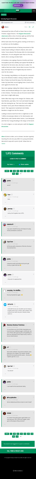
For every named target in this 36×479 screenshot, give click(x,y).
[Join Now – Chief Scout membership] (18, 4)
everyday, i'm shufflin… (14, 290)
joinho (9, 181)
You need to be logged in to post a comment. (17, 444)
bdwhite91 (10, 224)
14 (28, 171)
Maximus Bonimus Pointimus (16, 325)
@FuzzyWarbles (12, 397)
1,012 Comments (15, 153)
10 (14, 171)
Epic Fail (10, 366)
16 (13, 173)
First (6, 171)
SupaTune (10, 242)
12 (21, 171)
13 (25, 171)
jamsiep (10, 209)
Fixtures (4, 14)
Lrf (8, 347)
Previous (3, 171)
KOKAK (9, 413)
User (9, 195)
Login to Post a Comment (18, 159)
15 (32, 171)
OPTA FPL (10, 304)
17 (17, 173)
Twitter (3, 143)
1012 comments (30, 22)
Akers (3, 136)
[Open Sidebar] (34, 11)
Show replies (25, 164)
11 (18, 171)
